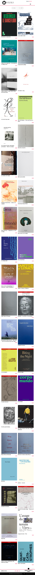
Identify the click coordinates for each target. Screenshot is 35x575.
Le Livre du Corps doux (5, 119)
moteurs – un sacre (21, 482)
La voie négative (4, 372)
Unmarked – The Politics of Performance (25, 316)
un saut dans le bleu (21, 35)
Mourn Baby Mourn (21, 259)
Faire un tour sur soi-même (23, 233)
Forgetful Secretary (21, 345)
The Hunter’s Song (21, 90)
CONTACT (28, 571)
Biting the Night (21, 372)
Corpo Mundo (20, 401)
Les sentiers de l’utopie (5, 175)
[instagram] (17, 571)
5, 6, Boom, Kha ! (4, 260)
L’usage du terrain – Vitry (22, 533)
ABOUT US (30, 570)
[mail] (19, 571)
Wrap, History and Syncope (6, 454)
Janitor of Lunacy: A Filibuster (23, 288)
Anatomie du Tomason (5, 506)
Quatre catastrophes (21, 563)
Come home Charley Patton (23, 203)
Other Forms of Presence (5, 316)
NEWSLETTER (4, 571)
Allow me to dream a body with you (24, 454)
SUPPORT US (27, 570)
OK (24, 573)
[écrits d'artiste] (9, 24)
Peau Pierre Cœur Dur (21, 147)
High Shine (3, 538)
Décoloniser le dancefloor (6, 36)
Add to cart (7, 35)
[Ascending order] (22, 8)
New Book (3, 481)
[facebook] (15, 571)
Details (12, 35)
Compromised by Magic (22, 64)
